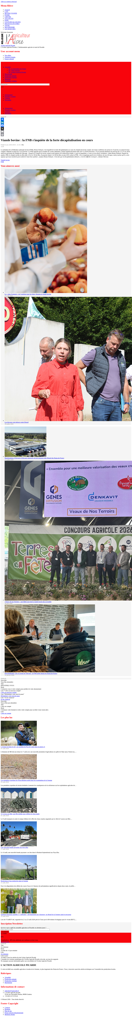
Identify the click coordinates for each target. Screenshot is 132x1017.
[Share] (66, 119)
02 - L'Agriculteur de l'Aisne (17, 69)
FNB (2, 162)
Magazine (8, 79)
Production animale (10, 76)
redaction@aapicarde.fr (12, 991)
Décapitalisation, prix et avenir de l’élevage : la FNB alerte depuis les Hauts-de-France (31, 673)
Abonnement (9, 95)
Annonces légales (10, 57)
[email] (66, 131)
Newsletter (8, 100)
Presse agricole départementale (14, 1013)
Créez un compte (6, 713)
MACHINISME (10, 27)
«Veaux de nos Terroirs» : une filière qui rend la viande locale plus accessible (28, 602)
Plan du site (8, 1011)
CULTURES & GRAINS (13, 22)
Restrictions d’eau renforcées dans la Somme (14, 881)
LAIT (6, 11)
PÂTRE (7, 15)
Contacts (7, 98)
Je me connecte (5, 699)
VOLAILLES (9, 18)
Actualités (8, 67)
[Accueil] (16, 44)
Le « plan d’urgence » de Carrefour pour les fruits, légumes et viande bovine (28, 294)
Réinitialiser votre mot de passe (10, 696)
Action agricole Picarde (8, 45)
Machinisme (8, 74)
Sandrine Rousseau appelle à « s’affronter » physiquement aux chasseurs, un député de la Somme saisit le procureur (36, 914)
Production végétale (11, 77)
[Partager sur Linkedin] (66, 122)
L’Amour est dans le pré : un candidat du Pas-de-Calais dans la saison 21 (23, 747)
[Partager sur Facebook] (66, 125)
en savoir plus (5, 942)
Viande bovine (5, 160)
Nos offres (8, 55)
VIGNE (7, 25)
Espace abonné (9, 59)
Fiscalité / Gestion (10, 96)
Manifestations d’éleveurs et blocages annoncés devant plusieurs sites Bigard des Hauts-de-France (34, 458)
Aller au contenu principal (9, 1)
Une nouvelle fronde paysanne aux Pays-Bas (14, 847)
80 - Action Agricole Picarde (17, 72)
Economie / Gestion (11, 81)
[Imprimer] (66, 134)
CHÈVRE (8, 17)
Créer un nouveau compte (9, 692)
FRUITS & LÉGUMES (12, 24)
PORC (7, 20)
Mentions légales (10, 1014)
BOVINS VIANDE (11, 13)
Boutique (7, 1009)
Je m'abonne (4, 954)
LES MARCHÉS (10, 29)
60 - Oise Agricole (14, 70)
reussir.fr (7, 10)
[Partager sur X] (66, 128)
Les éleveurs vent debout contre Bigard (17, 422)
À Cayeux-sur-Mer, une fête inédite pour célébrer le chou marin (20, 814)
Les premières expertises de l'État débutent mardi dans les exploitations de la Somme (26, 780)
